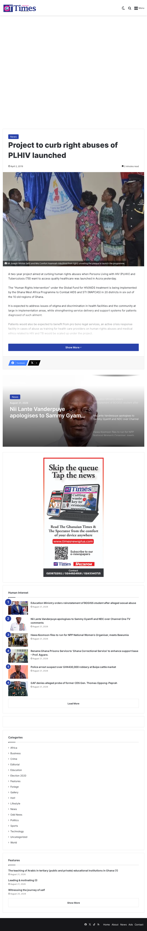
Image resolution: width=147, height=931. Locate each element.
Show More (72, 347)
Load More (73, 703)
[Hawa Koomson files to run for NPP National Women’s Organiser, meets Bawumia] (18, 640)
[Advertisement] (73, 44)
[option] (73, 411)
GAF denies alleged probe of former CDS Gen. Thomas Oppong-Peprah (74, 682)
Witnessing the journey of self (26, 889)
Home (106, 924)
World (13, 842)
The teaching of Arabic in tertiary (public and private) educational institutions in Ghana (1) (63, 870)
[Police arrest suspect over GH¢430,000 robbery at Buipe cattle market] (18, 672)
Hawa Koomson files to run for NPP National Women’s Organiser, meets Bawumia (80, 634)
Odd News (16, 814)
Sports (14, 825)
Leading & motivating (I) (22, 880)
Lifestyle (15, 803)
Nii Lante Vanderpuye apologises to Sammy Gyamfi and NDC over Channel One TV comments (47, 412)
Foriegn (14, 786)
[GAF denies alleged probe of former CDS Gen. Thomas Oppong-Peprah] (18, 688)
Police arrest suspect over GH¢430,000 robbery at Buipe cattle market (73, 666)
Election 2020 (18, 775)
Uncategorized (18, 837)
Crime (13, 758)
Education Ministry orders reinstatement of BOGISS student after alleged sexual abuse (83, 602)
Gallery (14, 792)
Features (15, 781)
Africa (13, 747)
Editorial (15, 764)
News (13, 136)
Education (16, 770)
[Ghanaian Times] (20, 8)
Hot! (12, 797)
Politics (14, 820)
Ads (131, 924)
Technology (17, 831)
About (115, 924)
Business (15, 753)
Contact (139, 924)
